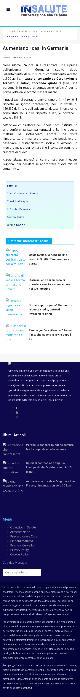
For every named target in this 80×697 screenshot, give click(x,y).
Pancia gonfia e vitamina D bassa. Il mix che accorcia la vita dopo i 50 (50, 335)
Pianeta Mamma (21, 541)
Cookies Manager (15, 563)
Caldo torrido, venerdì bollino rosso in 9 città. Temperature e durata (49, 259)
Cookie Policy (19, 554)
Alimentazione (20, 532)
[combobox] (22, 572)
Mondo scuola (16, 217)
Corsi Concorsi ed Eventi (22, 193)
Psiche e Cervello (22, 545)
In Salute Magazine (19, 209)
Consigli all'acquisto (19, 201)
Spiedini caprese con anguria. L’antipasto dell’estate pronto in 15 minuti (49, 467)
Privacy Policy (19, 550)
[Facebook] (16, 407)
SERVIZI (12, 185)
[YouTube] (17, 412)
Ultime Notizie (16, 225)
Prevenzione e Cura (24, 536)
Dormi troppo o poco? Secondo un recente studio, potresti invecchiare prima (51, 310)
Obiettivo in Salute (23, 527)
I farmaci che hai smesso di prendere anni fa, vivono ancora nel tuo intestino (50, 284)
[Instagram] (17, 417)
